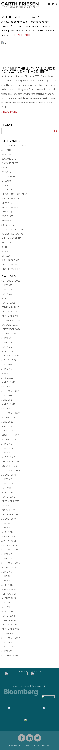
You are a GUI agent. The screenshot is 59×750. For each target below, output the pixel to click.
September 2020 (10, 413)
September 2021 (10, 391)
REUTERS (6, 220)
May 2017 (6, 527)
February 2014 (10, 594)
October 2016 (9, 545)
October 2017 (9, 510)
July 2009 (6, 651)
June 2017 (7, 523)
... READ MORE (9, 112)
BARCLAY (6, 242)
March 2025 (8, 302)
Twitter (37, 738)
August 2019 (8, 439)
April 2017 (7, 532)
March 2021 (8, 404)
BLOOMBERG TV (10, 163)
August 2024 (8, 333)
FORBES (5, 185)
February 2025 (10, 307)
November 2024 (10, 320)
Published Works (12, 233)
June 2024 (7, 342)
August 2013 (8, 598)
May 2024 (6, 347)
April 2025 (7, 298)
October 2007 (9, 655)
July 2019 (6, 444)
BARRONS (6, 154)
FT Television (9, 189)
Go (54, 131)
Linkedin (29, 738)
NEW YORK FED (10, 203)
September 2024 (10, 329)
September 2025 (10, 280)
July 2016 (6, 554)
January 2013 (9, 624)
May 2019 (6, 452)
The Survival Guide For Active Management (28, 70)
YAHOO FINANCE (10, 264)
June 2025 (7, 289)
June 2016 (7, 558)
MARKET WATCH (10, 198)
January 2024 (9, 360)
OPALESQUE (8, 211)
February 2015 (10, 589)
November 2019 (10, 435)
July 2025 (6, 285)
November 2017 (10, 505)
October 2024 (9, 325)
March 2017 (8, 536)
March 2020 (8, 430)
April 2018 (7, 492)
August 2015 (8, 567)
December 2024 (10, 316)
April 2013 (7, 611)
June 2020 (7, 422)
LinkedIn (6, 256)
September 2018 (10, 470)
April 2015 (7, 585)
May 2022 (6, 373)
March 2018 (8, 496)
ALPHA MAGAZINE (11, 238)
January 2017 (9, 541)
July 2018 (6, 479)
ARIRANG (6, 150)
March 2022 (8, 382)
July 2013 (6, 602)
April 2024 (7, 351)
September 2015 (10, 563)
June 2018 (7, 483)
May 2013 (6, 607)
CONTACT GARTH (21, 35)
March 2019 (8, 457)
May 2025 (6, 294)
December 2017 (10, 501)
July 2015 (6, 571)
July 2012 (6, 642)
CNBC (4, 167)
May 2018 (6, 488)
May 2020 (6, 426)
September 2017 (10, 514)
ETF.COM (6, 181)
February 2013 (10, 620)
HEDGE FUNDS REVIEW (14, 194)
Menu (54, 4)
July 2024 (6, 338)
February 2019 (10, 461)
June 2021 (7, 399)
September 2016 (10, 549)
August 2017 (8, 519)
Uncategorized (10, 269)
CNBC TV (6, 172)
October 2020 (9, 408)
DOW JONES (8, 176)
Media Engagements (13, 145)
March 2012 (8, 646)
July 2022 (6, 369)
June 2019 (7, 448)
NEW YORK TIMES (11, 207)
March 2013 (8, 616)
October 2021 (9, 386)
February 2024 (10, 355)
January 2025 (9, 311)
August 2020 (8, 417)
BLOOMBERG (8, 158)
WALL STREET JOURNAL (14, 229)
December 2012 (10, 629)
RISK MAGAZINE (10, 260)
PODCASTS (7, 216)
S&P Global (8, 225)
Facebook (21, 738)
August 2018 (8, 474)
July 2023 (6, 364)
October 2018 (9, 466)
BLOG (4, 247)
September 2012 (10, 638)
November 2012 (10, 633)
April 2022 (7, 377)
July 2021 (6, 395)
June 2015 (7, 576)
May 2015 (6, 580)
